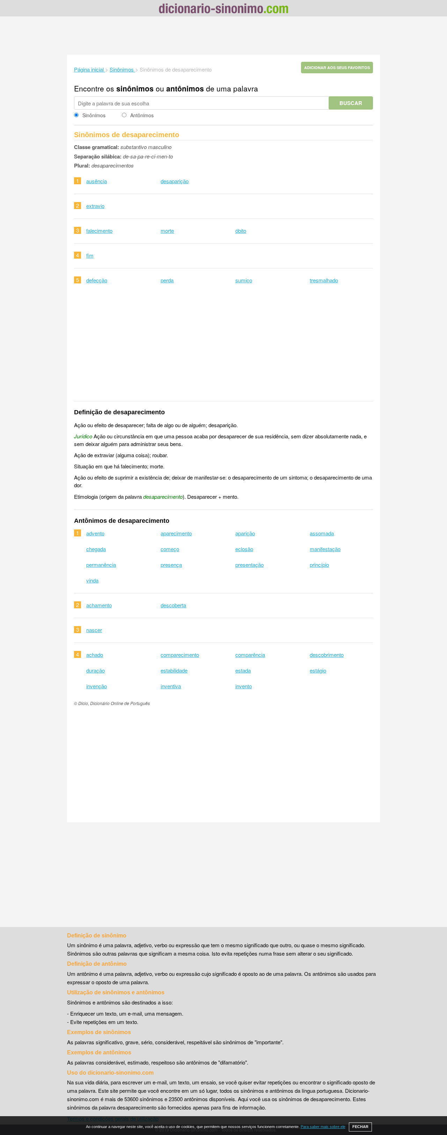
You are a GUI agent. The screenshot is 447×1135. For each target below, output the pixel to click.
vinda (92, 580)
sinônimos (135, 88)
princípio (319, 564)
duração (95, 670)
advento (95, 533)
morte (167, 230)
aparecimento (176, 533)
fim (90, 255)
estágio (318, 670)
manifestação (325, 548)
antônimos (185, 88)
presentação (249, 564)
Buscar (350, 103)
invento (243, 686)
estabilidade (174, 670)
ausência (96, 181)
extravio (95, 205)
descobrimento (327, 654)
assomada (322, 533)
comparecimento (180, 654)
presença (171, 564)
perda (167, 280)
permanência (101, 564)
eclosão (244, 548)
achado (94, 654)
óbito (240, 230)
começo (170, 548)
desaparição (175, 181)
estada (243, 670)
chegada (96, 548)
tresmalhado (324, 280)
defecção (96, 280)
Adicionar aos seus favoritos (337, 67)
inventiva (171, 686)
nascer (94, 629)
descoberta (173, 605)
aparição (245, 533)
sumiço (243, 280)
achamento (99, 605)
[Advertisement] (223, 35)
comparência (250, 654)
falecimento (99, 230)
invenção (96, 686)
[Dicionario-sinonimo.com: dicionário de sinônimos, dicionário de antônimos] (223, 9)
